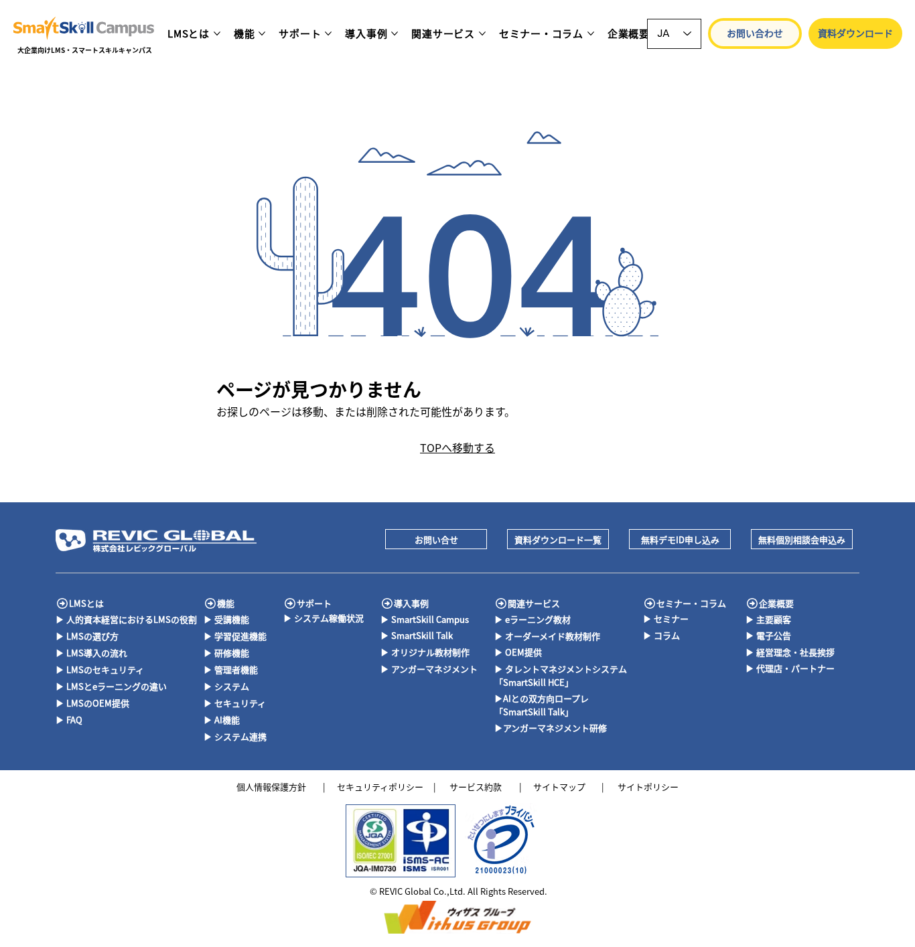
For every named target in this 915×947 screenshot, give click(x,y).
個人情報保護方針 (271, 786)
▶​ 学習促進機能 (235, 636)
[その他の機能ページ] (262, 33)
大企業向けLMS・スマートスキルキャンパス (84, 50)
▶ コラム (661, 635)
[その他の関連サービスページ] (482, 33)
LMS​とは (86, 603)
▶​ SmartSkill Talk (416, 635)
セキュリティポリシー (380, 786)
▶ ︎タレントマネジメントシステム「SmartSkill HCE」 (560, 675)
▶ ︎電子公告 (768, 635)
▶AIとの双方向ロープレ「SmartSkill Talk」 (541, 705)
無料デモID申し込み (680, 539)
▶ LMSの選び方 (87, 636)
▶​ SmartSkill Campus (424, 619)
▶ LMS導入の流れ (91, 652)
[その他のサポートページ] (328, 33)
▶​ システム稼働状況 (323, 617)
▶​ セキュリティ (235, 703)
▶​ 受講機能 (226, 619)
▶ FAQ (69, 719)
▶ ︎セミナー (666, 618)
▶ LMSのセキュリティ (100, 669)
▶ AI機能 (222, 719)
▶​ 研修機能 (226, 652)
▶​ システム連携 (235, 736)
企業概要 (776, 603)
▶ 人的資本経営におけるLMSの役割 (126, 619)
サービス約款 (475, 786)
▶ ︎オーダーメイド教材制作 (547, 636)
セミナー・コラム (691, 603)
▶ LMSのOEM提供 (92, 703)
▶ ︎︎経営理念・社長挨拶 (790, 652)
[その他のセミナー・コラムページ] (590, 33)
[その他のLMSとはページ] (217, 33)
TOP (430, 447)
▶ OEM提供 (518, 652)
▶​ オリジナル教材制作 (425, 652)
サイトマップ (559, 786)
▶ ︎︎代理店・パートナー (790, 668)
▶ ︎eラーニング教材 (532, 619)
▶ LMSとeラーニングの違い (111, 686)
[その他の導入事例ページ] (394, 33)
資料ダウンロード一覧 (558, 539)
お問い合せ (436, 539)
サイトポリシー (648, 786)
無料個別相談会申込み (801, 539)
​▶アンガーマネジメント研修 (550, 727)
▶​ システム (226, 686)
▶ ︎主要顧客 (768, 619)
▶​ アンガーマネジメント (429, 668)
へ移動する (468, 447)
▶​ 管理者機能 (231, 669)
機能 (225, 603)
